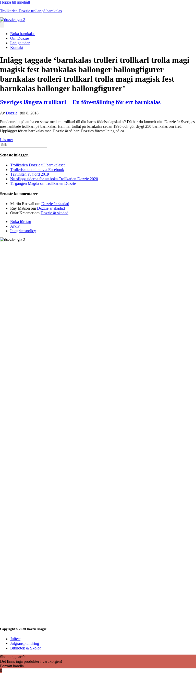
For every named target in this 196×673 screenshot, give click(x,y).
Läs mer (6, 139)
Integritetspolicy (23, 231)
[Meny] (2, 24)
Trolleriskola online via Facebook (37, 169)
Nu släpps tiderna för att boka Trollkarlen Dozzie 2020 (54, 179)
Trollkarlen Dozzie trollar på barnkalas (31, 11)
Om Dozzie (19, 38)
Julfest (15, 639)
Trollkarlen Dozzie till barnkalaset (37, 165)
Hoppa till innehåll (15, 2)
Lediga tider (20, 43)
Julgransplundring (24, 643)
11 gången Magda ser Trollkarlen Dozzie (43, 183)
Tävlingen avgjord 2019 (29, 174)
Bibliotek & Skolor (25, 648)
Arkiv (15, 226)
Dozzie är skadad (55, 203)
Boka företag (20, 221)
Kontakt (16, 47)
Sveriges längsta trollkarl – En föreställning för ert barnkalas (80, 102)
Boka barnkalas (22, 33)
